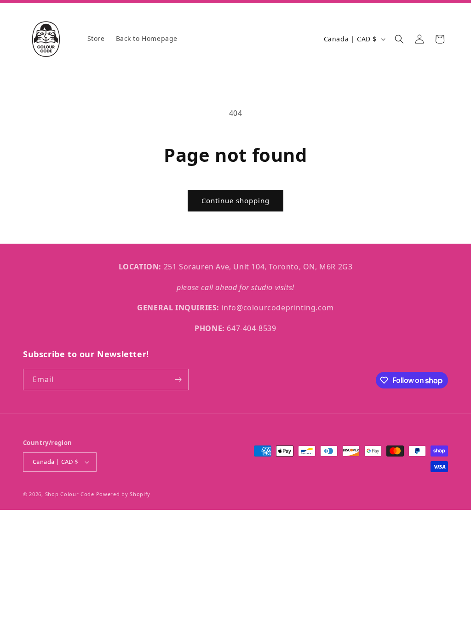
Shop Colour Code (69, 494)
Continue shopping (235, 200)
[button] (399, 39)
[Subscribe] (178, 379)
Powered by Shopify (123, 494)
